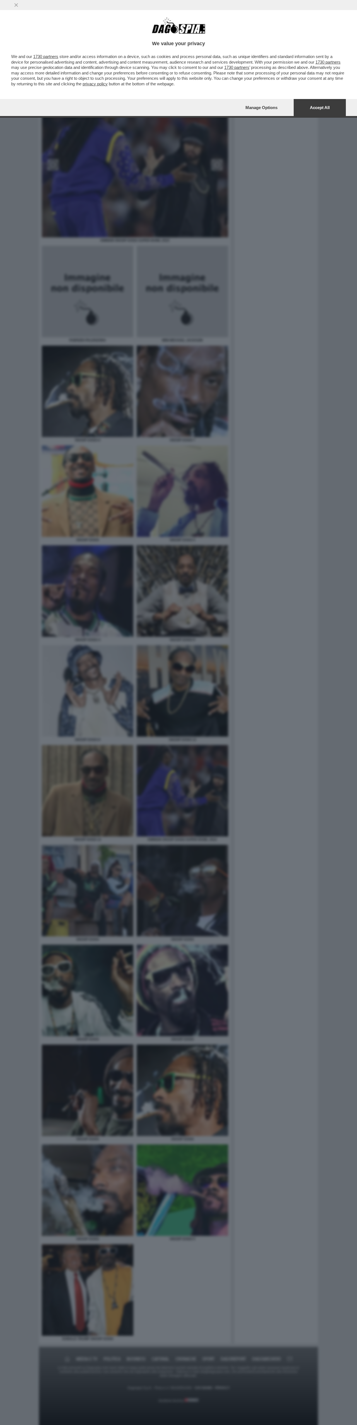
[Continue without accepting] (16, 5)
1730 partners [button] (45, 56)
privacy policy (95, 83)
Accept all (320, 107)
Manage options (261, 107)
